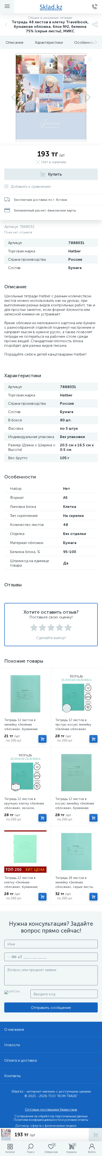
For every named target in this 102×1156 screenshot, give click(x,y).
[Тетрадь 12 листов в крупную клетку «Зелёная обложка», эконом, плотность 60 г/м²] (25, 772)
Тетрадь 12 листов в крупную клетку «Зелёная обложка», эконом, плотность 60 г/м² (24, 805)
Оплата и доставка (20, 1060)
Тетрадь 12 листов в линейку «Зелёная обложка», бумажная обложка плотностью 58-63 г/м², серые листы (24, 729)
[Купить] (42, 739)
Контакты (12, 1076)
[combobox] (13, 957)
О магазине (14, 1029)
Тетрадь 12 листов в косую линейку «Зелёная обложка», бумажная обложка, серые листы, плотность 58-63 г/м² (74, 808)
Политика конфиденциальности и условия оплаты (51, 1120)
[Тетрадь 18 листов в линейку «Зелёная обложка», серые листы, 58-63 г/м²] (76, 851)
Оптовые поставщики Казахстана (51, 1110)
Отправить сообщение (51, 1007)
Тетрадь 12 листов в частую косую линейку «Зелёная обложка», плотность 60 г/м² (73, 727)
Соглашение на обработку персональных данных (51, 1116)
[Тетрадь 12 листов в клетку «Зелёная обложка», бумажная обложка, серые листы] (25, 851)
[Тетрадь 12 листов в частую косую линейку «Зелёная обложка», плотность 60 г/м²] (76, 694)
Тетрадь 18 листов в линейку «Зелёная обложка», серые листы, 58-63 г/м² (74, 884)
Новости (12, 1045)
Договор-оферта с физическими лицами (45, 1125)
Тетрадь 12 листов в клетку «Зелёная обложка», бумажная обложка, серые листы (22, 884)
